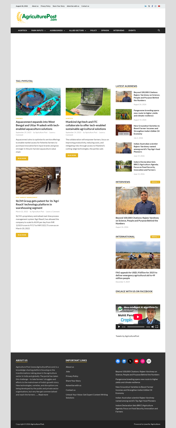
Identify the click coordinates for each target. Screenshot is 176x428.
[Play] (119, 326)
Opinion (105, 30)
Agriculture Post (41, 132)
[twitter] (149, 6)
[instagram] (155, 6)
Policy (93, 30)
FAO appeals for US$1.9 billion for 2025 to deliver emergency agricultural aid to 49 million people (136, 275)
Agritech (69, 118)
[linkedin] (145, 6)
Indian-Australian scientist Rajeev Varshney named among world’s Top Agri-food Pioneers (147, 147)
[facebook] (152, 6)
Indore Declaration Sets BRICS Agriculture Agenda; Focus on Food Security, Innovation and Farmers (146, 166)
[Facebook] (118, 361)
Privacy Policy (45, 6)
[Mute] (152, 326)
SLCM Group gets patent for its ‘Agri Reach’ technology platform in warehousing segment (37, 204)
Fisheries (19, 118)
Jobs (68, 371)
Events (132, 30)
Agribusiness (56, 30)
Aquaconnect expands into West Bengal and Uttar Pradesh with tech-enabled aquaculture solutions (38, 125)
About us (35, 6)
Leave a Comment (53, 212)
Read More (21, 157)
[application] (138, 316)
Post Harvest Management (26, 197)
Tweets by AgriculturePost (127, 336)
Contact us (85, 6)
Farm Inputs (37, 30)
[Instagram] (142, 361)
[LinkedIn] (124, 361)
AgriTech (22, 30)
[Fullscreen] (157, 326)
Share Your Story (59, 6)
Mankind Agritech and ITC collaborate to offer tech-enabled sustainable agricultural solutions (86, 125)
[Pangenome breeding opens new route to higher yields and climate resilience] (124, 110)
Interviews (118, 30)
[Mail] (148, 361)
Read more (43, 394)
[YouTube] (136, 361)
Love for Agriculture (152, 424)
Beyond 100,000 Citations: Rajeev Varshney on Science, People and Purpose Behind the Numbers (147, 96)
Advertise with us (73, 6)
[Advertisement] (88, 56)
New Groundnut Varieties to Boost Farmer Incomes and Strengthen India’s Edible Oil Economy (147, 129)
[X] (130, 361)
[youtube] (159, 6)
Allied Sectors (76, 30)
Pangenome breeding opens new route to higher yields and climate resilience (146, 113)
